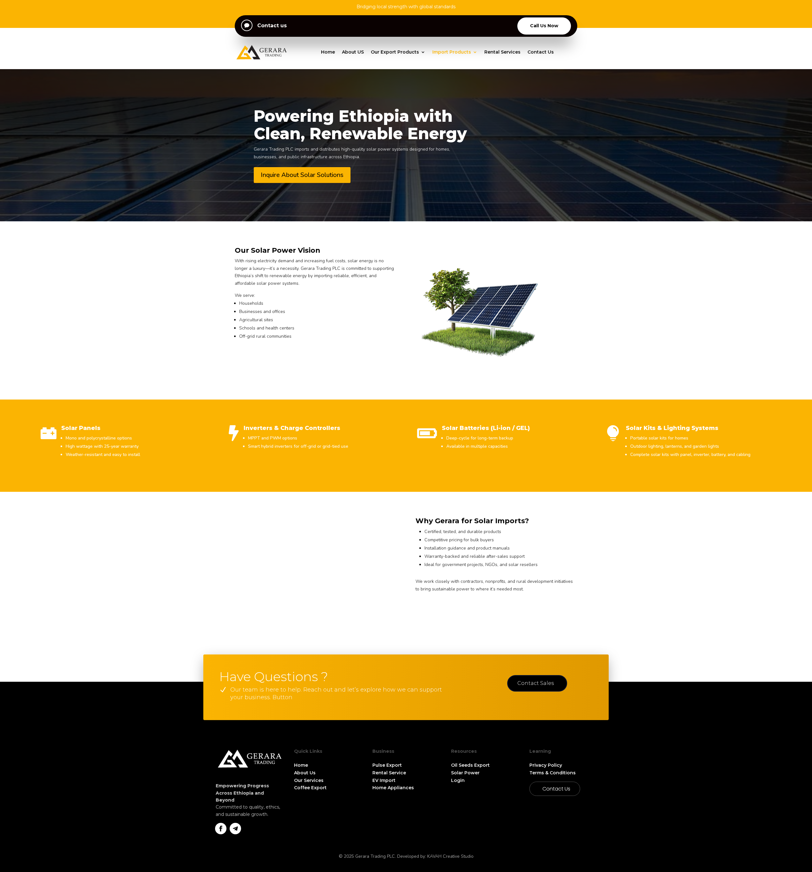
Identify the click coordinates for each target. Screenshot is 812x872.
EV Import (384, 780)
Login (458, 780)
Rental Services (502, 52)
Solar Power (465, 773)
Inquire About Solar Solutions (302, 175)
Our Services (309, 780)
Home (328, 52)
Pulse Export (387, 765)
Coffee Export (310, 788)
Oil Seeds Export (470, 765)
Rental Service (389, 773)
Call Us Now (544, 26)
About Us (305, 773)
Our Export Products (395, 52)
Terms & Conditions (553, 773)
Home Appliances (393, 788)
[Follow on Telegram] (235, 828)
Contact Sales (535, 683)
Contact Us (540, 52)
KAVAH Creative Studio (450, 856)
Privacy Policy (545, 765)
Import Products (451, 52)
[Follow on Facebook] (220, 828)
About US (353, 52)
